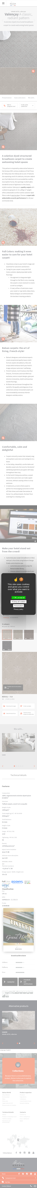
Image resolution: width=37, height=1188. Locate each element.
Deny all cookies (19, 601)
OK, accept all (19, 597)
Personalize (18, 606)
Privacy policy (18, 609)
